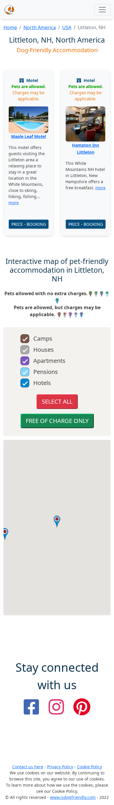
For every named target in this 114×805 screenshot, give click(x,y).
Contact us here (27, 766)
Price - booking (28, 224)
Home (10, 27)
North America (39, 27)
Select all (57, 401)
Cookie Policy (89, 766)
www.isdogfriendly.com (73, 797)
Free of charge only (57, 421)
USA (66, 27)
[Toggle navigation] (102, 9)
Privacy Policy (60, 766)
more (13, 202)
